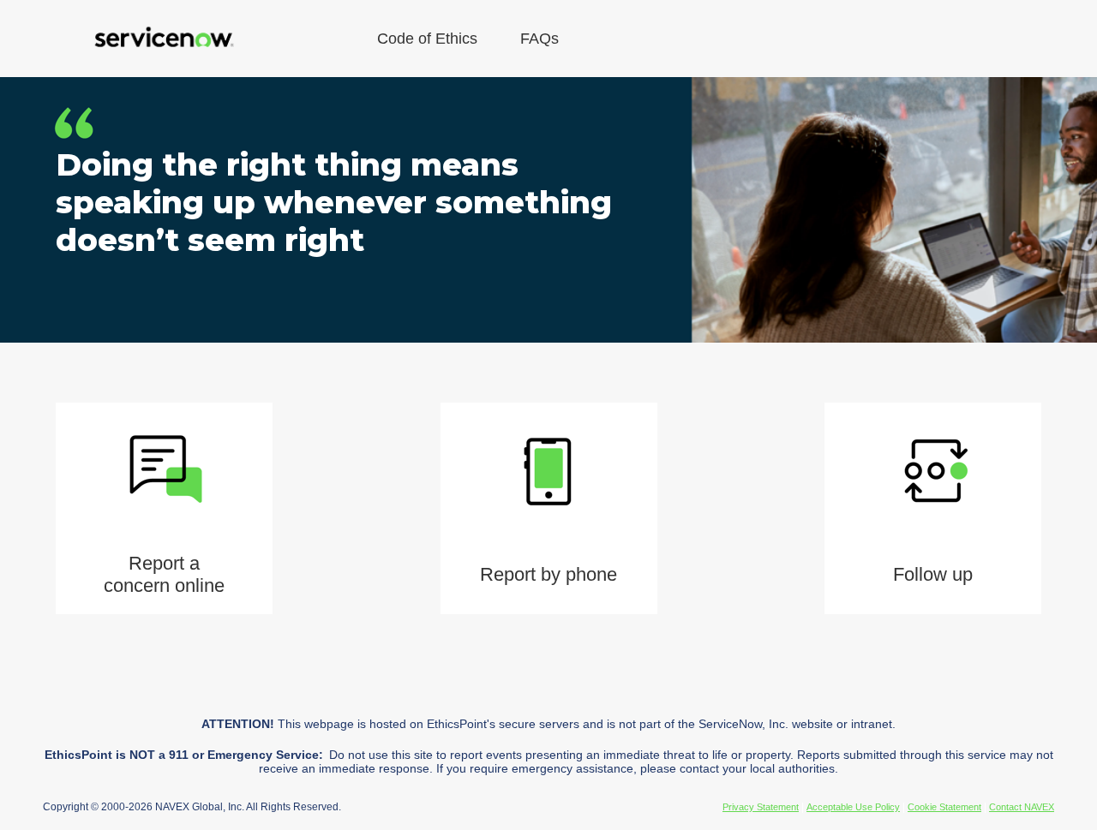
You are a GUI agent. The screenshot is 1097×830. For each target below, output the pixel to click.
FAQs (539, 38)
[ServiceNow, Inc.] (163, 38)
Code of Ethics (427, 38)
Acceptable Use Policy (853, 807)
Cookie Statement (944, 807)
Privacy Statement (760, 807)
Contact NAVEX (1021, 807)
